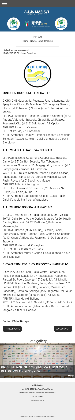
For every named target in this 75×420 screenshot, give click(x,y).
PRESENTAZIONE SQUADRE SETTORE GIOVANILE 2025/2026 (30, 369)
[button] (4, 3)
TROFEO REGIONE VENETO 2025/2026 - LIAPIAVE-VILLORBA (73, 376)
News (33, 41)
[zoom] (37, 86)
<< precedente (12, 329)
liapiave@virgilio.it (37, 400)
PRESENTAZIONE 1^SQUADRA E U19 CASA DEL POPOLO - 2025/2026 (69, 376)
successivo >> (63, 329)
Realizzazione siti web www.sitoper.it (37, 417)
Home (25, 41)
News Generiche (45, 41)
